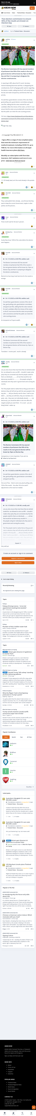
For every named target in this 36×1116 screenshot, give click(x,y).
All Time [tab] (29, 737)
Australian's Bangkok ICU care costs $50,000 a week (18, 799)
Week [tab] (6, 737)
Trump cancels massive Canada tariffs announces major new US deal (15, 712)
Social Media (11, 1091)
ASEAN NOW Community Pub (10, 892)
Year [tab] (21, 737)
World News (11, 1087)
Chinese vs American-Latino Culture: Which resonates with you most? (17, 916)
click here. (21, 150)
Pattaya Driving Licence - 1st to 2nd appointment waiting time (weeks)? (14, 607)
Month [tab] (14, 737)
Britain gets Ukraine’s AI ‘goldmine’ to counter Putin (17, 653)
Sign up (7, 1056)
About (9, 1065)
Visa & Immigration (13, 1089)
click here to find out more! (15, 161)
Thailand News (12, 1082)
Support (10, 1071)
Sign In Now (18, 562)
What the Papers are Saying (10, 649)
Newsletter (11, 1069)
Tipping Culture (8, 936)
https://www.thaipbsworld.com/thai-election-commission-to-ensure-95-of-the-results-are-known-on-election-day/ (17, 118)
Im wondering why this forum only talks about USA (16, 895)
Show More (29, 787)
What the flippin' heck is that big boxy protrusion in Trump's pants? (15, 694)
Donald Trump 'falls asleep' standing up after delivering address (18, 673)
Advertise (10, 1074)
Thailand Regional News (15, 1084)
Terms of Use (11, 1067)
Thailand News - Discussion (22, 31)
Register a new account (18, 558)
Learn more (3, 3)
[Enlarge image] (18, 432)
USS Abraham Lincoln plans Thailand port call (18, 865)
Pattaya (5, 604)
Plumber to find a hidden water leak (15, 627)
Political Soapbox (7, 690)
